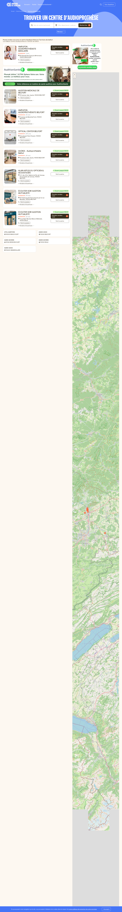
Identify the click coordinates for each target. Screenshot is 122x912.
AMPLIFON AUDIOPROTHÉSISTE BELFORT (31, 111)
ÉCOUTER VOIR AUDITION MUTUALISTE (29, 192)
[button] (85, 513)
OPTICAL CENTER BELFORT (30, 131)
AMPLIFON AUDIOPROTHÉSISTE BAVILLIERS (27, 48)
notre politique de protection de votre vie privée (83, 909)
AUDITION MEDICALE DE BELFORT (28, 91)
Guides (34, 4)
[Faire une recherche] (101, 4)
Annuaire (27, 4)
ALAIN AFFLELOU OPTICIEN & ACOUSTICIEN (31, 171)
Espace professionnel (44, 4)
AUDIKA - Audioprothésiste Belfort (29, 152)
